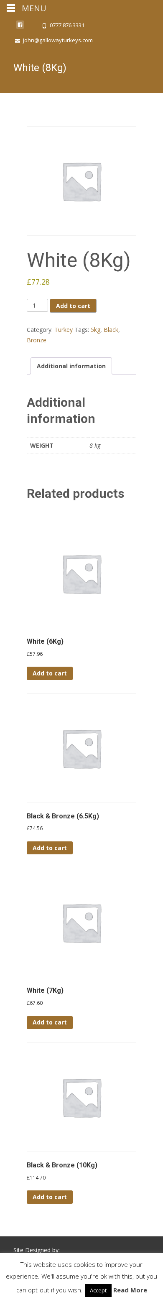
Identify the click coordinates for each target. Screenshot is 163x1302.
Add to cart (73, 306)
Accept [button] (98, 1290)
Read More (130, 1290)
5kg (95, 330)
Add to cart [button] (50, 673)
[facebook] (20, 28)
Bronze (36, 340)
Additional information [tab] (71, 366)
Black (111, 330)
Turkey (63, 330)
